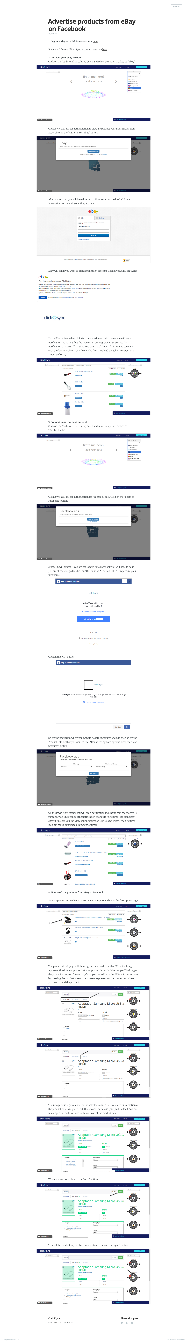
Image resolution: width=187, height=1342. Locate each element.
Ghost (183, 1339)
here (95, 41)
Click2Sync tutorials (8, 1339)
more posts (57, 1322)
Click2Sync (54, 1318)
